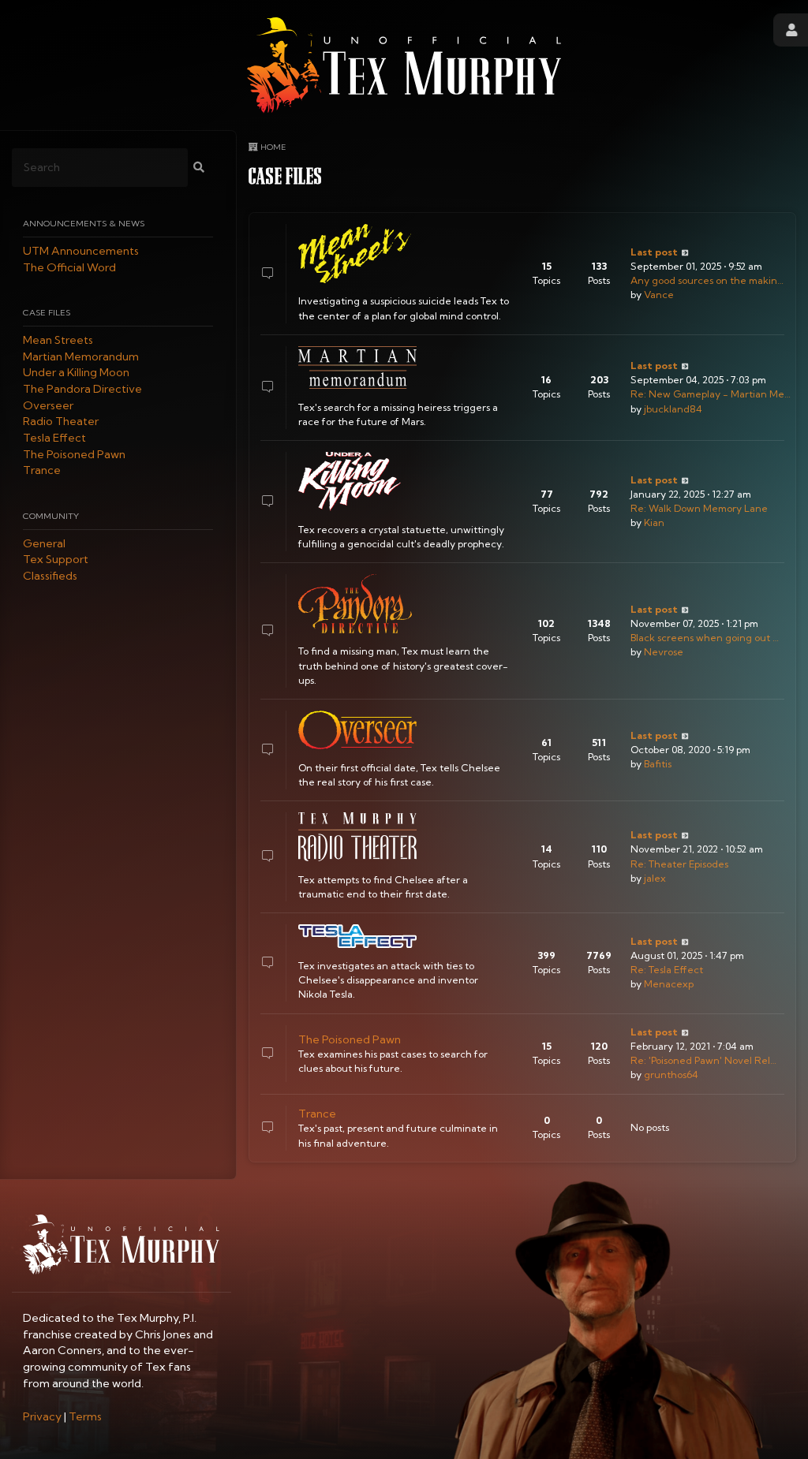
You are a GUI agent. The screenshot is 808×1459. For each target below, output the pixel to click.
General (44, 543)
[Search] (199, 167)
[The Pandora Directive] (357, 603)
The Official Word (69, 267)
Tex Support (55, 560)
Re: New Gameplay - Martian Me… (710, 394)
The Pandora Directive (82, 389)
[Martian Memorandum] (357, 367)
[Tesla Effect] (357, 935)
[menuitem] (42, 1416)
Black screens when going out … (704, 638)
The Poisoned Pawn (74, 454)
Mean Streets (58, 340)
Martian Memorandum (81, 356)
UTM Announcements (81, 251)
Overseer (48, 405)
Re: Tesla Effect (666, 970)
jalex (655, 878)
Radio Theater (61, 422)
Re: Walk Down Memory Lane (699, 508)
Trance (42, 471)
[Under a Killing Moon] (357, 481)
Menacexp (669, 984)
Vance (659, 294)
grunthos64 (671, 1074)
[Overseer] (357, 730)
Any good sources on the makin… (707, 280)
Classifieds (50, 576)
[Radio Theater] (357, 836)
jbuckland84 (673, 409)
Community (51, 515)
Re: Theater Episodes (679, 864)
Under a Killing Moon (76, 373)
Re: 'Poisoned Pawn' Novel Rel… (703, 1060)
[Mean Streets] (357, 253)
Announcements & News (83, 223)
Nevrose (663, 652)
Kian (654, 522)
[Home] (404, 65)
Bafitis (657, 764)
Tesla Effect (54, 438)
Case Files (46, 312)
